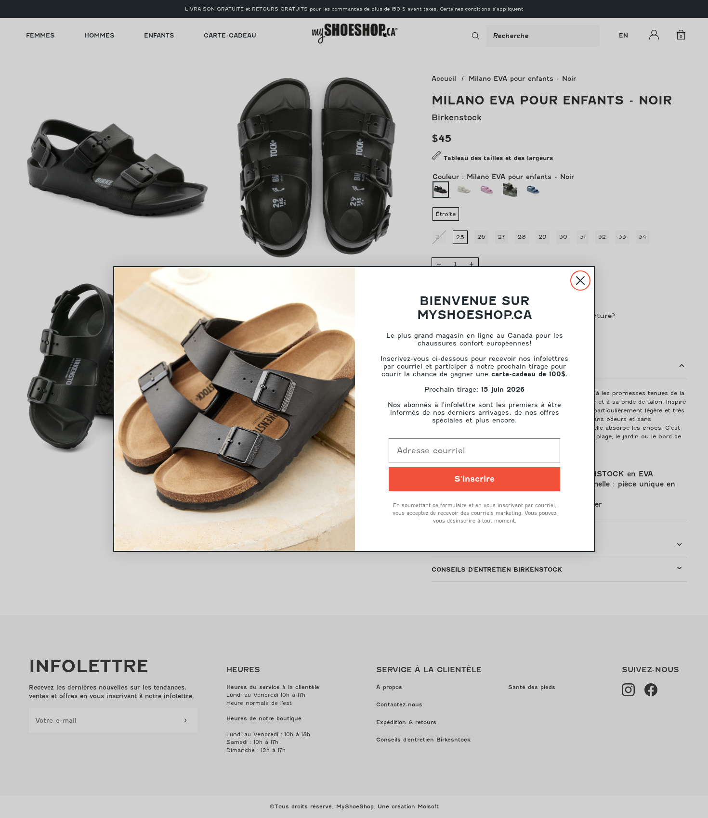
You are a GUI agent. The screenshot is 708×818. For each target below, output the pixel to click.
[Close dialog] (580, 280)
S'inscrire (474, 479)
